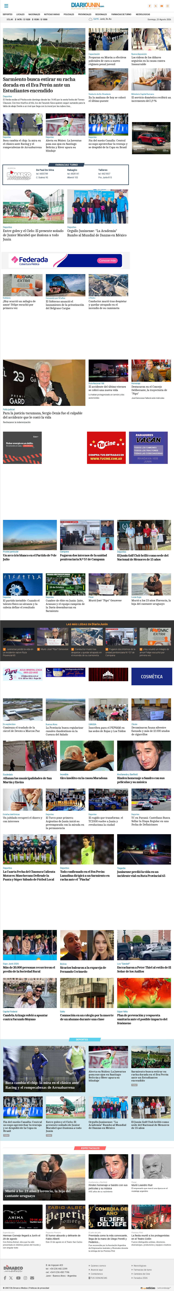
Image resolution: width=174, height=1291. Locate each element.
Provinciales (84, 14)
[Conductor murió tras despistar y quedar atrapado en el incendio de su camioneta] (87, 637)
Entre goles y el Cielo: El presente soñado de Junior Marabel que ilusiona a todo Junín (33, 235)
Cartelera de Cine (141, 1274)
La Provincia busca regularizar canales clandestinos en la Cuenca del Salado (64, 731)
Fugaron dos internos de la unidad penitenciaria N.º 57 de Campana (83, 557)
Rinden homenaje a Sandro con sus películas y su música (140, 780)
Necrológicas (139, 1265)
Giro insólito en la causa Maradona (83, 778)
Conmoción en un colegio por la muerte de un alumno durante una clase (87, 1017)
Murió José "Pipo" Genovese (105, 600)
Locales (20, 14)
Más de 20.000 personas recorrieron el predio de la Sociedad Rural (29, 969)
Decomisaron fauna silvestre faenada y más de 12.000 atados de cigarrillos (150, 731)
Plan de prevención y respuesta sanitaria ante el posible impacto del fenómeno (142, 1019)
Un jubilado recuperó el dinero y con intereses (22, 819)
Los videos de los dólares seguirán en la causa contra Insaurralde (148, 61)
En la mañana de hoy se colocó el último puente (107, 99)
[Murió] (108, 584)
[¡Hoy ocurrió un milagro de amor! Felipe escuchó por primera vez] (155, 637)
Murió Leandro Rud (141, 1185)
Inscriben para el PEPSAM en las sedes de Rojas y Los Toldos (107, 729)
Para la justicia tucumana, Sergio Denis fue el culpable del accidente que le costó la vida (42, 415)
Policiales (69, 14)
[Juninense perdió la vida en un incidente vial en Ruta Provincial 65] (18, 637)
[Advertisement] (65, 337)
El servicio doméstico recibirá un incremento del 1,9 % (151, 99)
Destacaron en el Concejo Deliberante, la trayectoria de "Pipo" (149, 390)
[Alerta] (65, 124)
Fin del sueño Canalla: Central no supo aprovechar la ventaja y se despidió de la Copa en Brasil (108, 144)
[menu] (6, 6)
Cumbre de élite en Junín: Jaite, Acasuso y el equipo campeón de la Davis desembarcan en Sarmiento (65, 606)
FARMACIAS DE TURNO (121, 14)
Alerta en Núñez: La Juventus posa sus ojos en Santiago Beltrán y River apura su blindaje (63, 145)
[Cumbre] (65, 584)
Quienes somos (98, 1265)
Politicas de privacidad (39, 1288)
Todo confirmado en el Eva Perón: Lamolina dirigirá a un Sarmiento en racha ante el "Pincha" (84, 875)
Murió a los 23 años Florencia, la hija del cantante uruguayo (151, 602)
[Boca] (23, 124)
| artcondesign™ (163, 1288)
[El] (65, 285)
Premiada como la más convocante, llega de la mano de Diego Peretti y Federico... (108, 1238)
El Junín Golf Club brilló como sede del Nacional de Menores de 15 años (142, 557)
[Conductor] (108, 285)
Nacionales (34, 14)
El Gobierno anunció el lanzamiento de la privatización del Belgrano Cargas (65, 305)
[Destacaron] (151, 370)
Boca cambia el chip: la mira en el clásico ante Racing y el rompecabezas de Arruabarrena (22, 144)
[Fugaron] (87, 535)
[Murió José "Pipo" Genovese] (53, 637)
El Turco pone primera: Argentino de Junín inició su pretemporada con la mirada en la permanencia (65, 823)
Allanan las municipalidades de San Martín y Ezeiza (27, 780)
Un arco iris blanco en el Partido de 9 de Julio (29, 557)
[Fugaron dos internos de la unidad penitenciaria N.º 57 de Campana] (121, 637)
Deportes (7, 14)
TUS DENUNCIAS (98, 1278)
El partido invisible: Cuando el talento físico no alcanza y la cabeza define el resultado (21, 604)
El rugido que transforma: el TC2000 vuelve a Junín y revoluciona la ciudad (106, 821)
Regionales (101, 14)
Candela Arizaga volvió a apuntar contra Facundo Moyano (25, 1017)
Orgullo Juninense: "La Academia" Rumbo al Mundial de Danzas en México (97, 233)
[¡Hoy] (23, 285)
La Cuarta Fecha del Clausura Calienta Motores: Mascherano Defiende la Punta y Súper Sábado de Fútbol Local (29, 875)
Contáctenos (96, 1274)
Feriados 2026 (140, 1278)
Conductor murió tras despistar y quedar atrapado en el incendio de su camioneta (108, 305)
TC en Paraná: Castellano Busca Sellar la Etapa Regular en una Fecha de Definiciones (150, 821)
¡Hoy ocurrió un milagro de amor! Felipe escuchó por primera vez (19, 305)
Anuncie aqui (96, 1270)
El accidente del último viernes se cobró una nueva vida (107, 388)
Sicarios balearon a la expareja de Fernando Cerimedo (83, 969)
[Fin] (108, 124)
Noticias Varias (52, 14)
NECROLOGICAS (143, 14)
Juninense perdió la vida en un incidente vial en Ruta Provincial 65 (18, 652)
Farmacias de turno (142, 1270)
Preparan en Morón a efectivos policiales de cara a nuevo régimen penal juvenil (107, 61)
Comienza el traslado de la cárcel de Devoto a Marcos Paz (21, 729)
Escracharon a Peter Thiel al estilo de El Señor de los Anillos (144, 969)
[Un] (30, 535)
